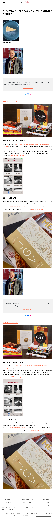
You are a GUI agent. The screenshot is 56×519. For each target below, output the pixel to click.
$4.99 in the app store (18, 155)
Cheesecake (7, 42)
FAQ (47, 505)
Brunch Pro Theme (43, 516)
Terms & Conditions (8, 507)
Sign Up (25, 502)
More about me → (28, 88)
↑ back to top (28, 494)
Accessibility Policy (8, 509)
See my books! (10, 101)
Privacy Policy (8, 502)
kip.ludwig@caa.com (37, 209)
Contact (47, 502)
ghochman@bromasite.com (17, 206)
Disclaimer (8, 505)
